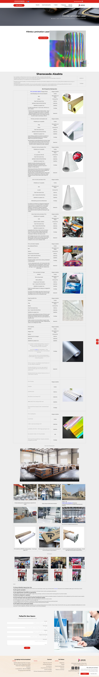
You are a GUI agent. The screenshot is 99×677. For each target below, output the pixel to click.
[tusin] (23, 1)
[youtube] (76, 668)
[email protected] (77, 1)
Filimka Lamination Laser (81, 18)
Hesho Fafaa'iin (19, 5)
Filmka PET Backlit (47, 664)
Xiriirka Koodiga (48, 669)
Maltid (56, 4)
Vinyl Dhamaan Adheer (46, 667)
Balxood (56, 588)
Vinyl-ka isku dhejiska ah (67, 503)
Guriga (36, 349)
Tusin (27, 647)
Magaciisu (63, 4)
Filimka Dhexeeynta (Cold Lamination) (67, 18)
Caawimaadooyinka (46, 4)
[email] (97, 340)
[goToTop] (97, 343)
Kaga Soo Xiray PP (47, 662)
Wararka (37, 4)
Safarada (70, 4)
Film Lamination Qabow (35, 91)
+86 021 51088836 (26, 668)
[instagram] (73, 668)
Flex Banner (49, 666)
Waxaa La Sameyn (68, 6)
